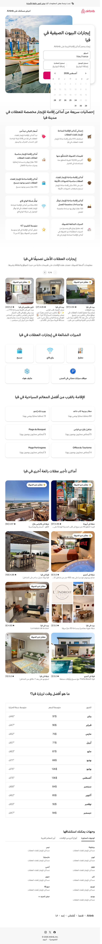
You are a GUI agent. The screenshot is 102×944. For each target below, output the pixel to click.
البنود (45, 939)
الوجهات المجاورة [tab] (88, 838)
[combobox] (66, 56)
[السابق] (55, 272)
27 (60, 100)
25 (70, 100)
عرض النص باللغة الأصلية (35, 3)
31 (75, 106)
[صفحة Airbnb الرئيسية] (88, 11)
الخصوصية (53, 939)
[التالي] (45, 272)
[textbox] (78, 66)
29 (86, 106)
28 (55, 100)
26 (65, 100)
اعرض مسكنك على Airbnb (19, 11)
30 (81, 106)
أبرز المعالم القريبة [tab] (48, 838)
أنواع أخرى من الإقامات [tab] (68, 838)
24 (76, 100)
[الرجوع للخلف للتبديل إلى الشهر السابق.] (85, 73)
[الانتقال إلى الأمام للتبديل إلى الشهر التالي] (55, 73)
